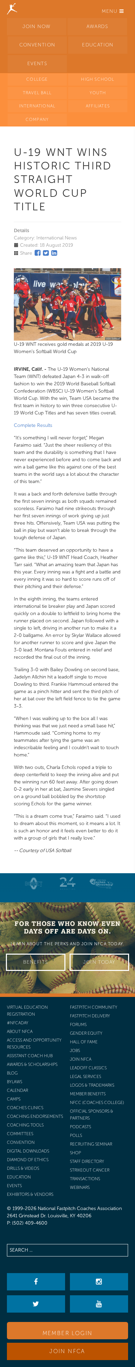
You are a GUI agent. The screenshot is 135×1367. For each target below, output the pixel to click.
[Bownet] (34, 883)
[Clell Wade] (101, 883)
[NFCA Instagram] (99, 1281)
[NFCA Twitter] (36, 1304)
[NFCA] (12, 8)
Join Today (99, 962)
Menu (110, 11)
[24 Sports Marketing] (67, 883)
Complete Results (33, 425)
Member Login (68, 1333)
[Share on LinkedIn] (54, 253)
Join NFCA (68, 1351)
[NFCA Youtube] (99, 1304)
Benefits (35, 962)
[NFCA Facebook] (36, 1281)
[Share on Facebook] (37, 253)
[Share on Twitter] (46, 253)
